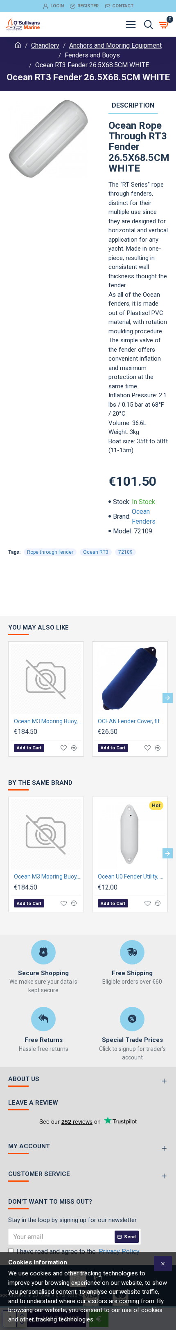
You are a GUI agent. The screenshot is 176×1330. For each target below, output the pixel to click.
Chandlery (45, 45)
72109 (125, 552)
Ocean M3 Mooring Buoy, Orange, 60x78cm (47, 721)
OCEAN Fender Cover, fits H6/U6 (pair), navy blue (131, 721)
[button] (8, 698)
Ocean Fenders (144, 516)
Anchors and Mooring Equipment (115, 45)
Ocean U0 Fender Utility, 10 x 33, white (131, 876)
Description (133, 105)
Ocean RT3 (95, 552)
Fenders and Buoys (92, 55)
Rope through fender (50, 552)
